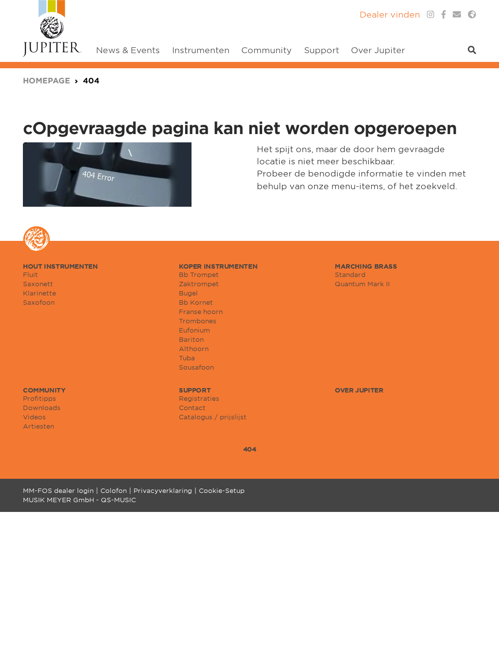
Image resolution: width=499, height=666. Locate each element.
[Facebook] (444, 14)
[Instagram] (430, 14)
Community (44, 390)
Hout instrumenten (60, 266)
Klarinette (39, 293)
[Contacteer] (456, 14)
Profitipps (39, 398)
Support (195, 390)
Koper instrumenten (218, 266)
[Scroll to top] (479, 646)
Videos (34, 417)
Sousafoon (196, 367)
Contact (192, 407)
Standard (350, 274)
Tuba (187, 358)
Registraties (199, 398)
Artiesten (38, 426)
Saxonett (38, 284)
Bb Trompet (199, 274)
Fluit (30, 274)
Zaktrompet (199, 284)
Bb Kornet (196, 302)
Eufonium (194, 330)
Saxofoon (39, 302)
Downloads (41, 407)
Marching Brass (366, 266)
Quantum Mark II (362, 284)
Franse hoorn (201, 311)
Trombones (197, 321)
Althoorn (194, 349)
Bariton (191, 339)
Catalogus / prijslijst (213, 417)
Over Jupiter (359, 390)
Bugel (188, 293)
